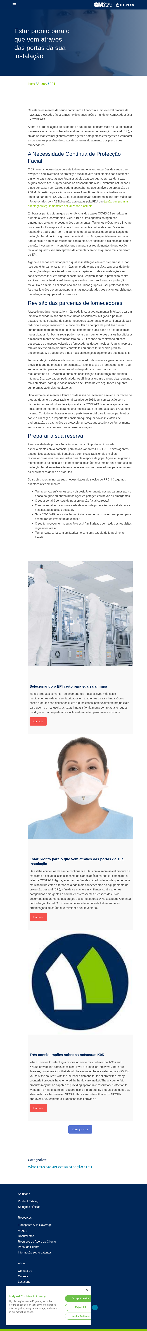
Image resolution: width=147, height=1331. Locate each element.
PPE (52, 83)
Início (31, 83)
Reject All (80, 1307)
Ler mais (38, 721)
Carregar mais (80, 1129)
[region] (48, 1305)
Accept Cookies (80, 1298)
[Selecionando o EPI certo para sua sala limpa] (80, 613)
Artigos (42, 83)
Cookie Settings (80, 1316)
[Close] (87, 1290)
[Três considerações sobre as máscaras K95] (80, 982)
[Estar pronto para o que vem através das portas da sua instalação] (80, 786)
